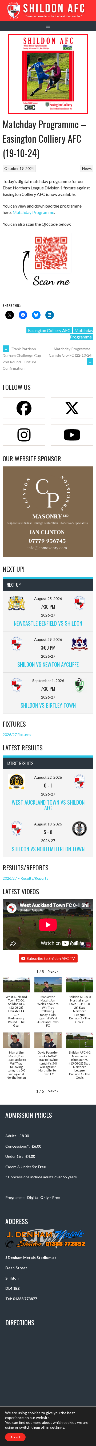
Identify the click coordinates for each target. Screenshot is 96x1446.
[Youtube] (72, 435)
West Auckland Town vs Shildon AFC (48, 805)
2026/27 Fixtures (17, 734)
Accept (15, 1437)
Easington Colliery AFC (49, 330)
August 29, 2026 (48, 639)
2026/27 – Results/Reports (25, 878)
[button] (53, 971)
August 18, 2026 (48, 824)
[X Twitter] (72, 408)
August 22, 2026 (48, 777)
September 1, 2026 (48, 680)
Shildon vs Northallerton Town (48, 849)
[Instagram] (24, 435)
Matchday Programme (33, 212)
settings (57, 1427)
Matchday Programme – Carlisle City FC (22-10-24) (71, 355)
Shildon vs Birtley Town (48, 705)
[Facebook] (24, 408)
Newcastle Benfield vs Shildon (48, 623)
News (87, 168)
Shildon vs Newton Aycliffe (48, 664)
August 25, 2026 (48, 598)
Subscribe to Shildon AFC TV (51, 958)
